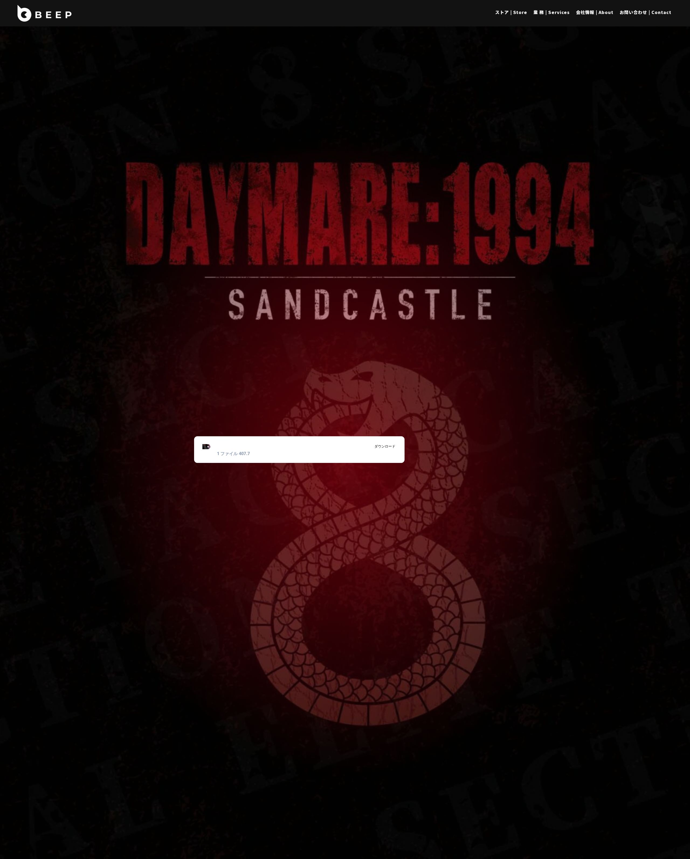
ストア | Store (511, 12)
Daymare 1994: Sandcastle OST (266, 446)
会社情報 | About (594, 12)
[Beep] (44, 13)
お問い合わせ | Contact (645, 12)
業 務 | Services (551, 12)
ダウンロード (384, 446)
